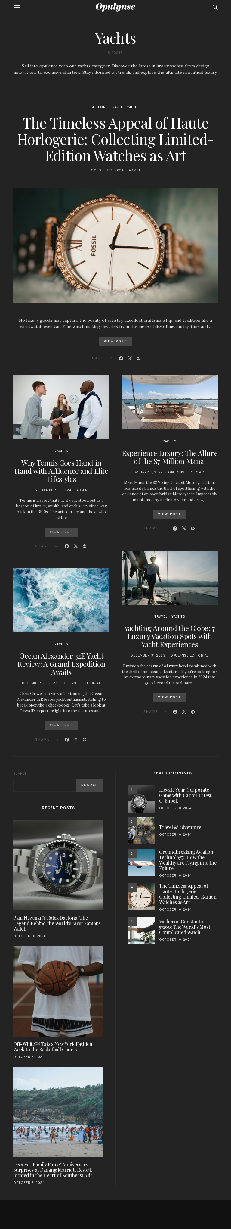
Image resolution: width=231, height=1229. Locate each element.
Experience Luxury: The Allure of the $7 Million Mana (170, 457)
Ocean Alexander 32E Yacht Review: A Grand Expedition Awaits (61, 664)
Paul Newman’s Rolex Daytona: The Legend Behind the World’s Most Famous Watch (56, 923)
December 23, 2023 (39, 683)
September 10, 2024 (53, 490)
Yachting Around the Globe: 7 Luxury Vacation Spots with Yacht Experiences (169, 636)
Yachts (133, 107)
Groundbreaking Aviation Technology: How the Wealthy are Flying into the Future (188, 860)
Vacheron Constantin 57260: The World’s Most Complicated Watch (184, 926)
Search (20, 774)
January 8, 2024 (148, 472)
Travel (116, 107)
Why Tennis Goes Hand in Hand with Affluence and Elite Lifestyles (61, 471)
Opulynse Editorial (82, 683)
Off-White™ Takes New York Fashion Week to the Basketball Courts (52, 1047)
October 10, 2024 (107, 170)
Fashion (98, 107)
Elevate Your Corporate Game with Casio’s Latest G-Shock (185, 795)
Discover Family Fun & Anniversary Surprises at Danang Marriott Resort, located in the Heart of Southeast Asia (53, 1169)
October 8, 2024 (29, 1057)
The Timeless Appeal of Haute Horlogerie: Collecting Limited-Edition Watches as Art (115, 139)
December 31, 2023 (148, 655)
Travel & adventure (180, 827)
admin (134, 170)
